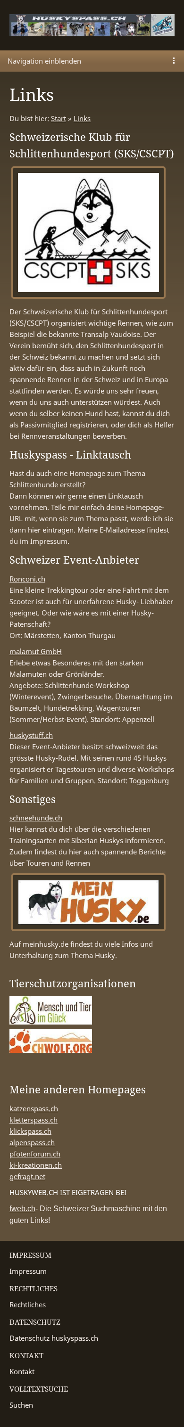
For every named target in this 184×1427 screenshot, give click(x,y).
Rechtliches (27, 1304)
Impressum (28, 1271)
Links (82, 118)
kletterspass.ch (33, 1119)
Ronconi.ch (27, 578)
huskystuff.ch (31, 735)
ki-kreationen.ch (35, 1165)
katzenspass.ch (33, 1108)
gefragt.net (27, 1176)
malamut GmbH (35, 651)
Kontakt (21, 1371)
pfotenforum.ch (34, 1153)
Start (58, 118)
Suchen (21, 1405)
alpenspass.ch (32, 1142)
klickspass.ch (30, 1131)
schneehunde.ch (35, 817)
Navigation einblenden (44, 61)
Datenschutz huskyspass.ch (53, 1338)
